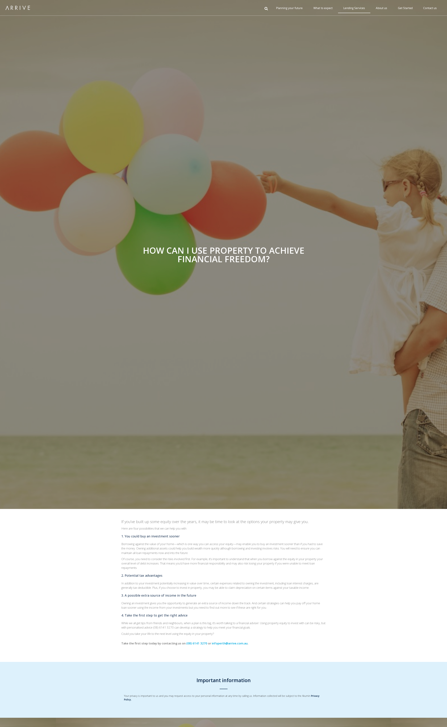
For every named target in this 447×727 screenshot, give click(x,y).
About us (381, 8)
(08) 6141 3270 (196, 643)
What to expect (323, 8)
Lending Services (354, 8)
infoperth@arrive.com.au (230, 643)
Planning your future (289, 8)
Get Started (405, 8)
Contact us (430, 8)
